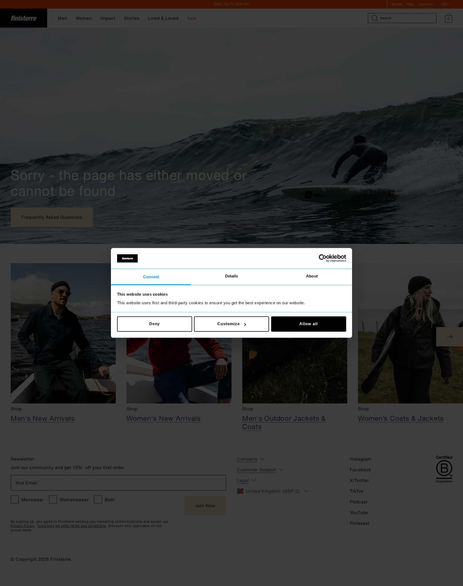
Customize (228, 324)
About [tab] (312, 276)
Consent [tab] (151, 277)
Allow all (308, 324)
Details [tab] (231, 276)
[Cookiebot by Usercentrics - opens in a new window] (322, 258)
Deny (154, 324)
